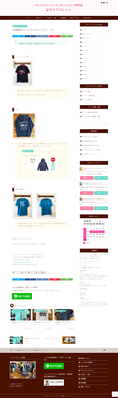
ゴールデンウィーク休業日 (90, 136)
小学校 (38, 272)
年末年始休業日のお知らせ (90, 141)
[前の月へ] (97, 221)
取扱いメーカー (85, 358)
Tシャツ (84, 30)
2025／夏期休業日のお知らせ (91, 145)
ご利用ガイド (39, 18)
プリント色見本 (87, 100)
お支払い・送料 (51, 18)
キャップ (85, 79)
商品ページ (87, 178)
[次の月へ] (103, 221)
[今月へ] (100, 221)
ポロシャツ (31, 272)
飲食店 (44, 272)
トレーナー (85, 42)
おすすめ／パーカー (88, 154)
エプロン (85, 71)
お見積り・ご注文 (101, 178)
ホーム (29, 18)
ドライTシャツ (17, 272)
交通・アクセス (74, 18)
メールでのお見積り (86, 362)
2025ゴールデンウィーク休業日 (91, 150)
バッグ (84, 62)
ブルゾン (85, 58)
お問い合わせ (87, 18)
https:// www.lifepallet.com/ (22, 262)
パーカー (25, 272)
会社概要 (63, 18)
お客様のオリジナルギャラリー (20, 26)
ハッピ (84, 75)
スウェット (85, 50)
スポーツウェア (87, 34)
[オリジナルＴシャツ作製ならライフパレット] (59, 11)
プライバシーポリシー (87, 370)
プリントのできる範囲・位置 (91, 116)
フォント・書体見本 (88, 95)
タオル (84, 66)
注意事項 (83, 379)
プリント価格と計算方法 (89, 112)
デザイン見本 (86, 91)
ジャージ (85, 54)
